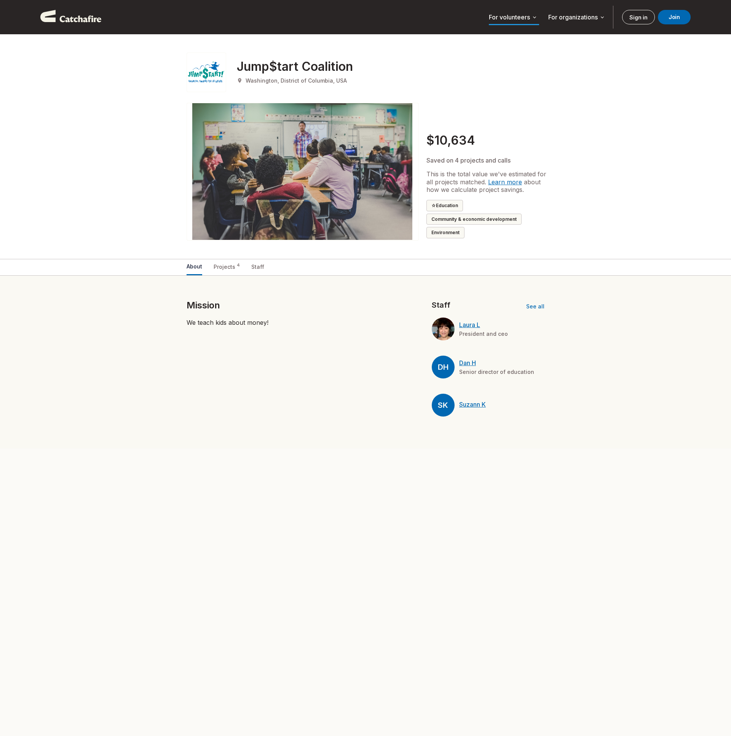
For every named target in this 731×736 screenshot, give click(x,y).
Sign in (638, 17)
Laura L (469, 325)
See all (535, 306)
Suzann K (472, 404)
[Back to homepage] (70, 17)
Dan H (467, 363)
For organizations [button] (576, 17)
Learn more (505, 182)
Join (674, 17)
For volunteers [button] (513, 17)
